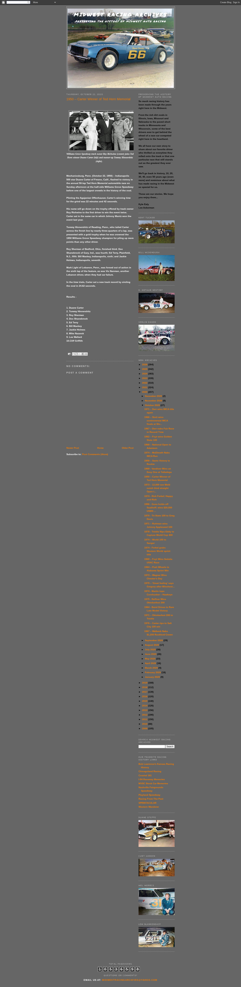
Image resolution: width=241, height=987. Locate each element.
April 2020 (151, 663)
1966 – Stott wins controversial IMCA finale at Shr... (156, 420)
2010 (145, 724)
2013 (145, 710)
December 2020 (154, 396)
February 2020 (153, 672)
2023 (145, 378)
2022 (145, 382)
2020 (145, 392)
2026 (145, 364)
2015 (145, 701)
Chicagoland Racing (150, 771)
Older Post (128, 448)
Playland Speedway (149, 795)
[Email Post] (69, 354)
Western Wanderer (149, 806)
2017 (145, 692)
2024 (145, 373)
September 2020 (154, 640)
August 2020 (152, 645)
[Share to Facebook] (83, 354)
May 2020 (150, 658)
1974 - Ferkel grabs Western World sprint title (157, 551)
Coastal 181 (145, 775)
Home (100, 448)
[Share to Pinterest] (86, 354)
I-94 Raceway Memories (152, 779)
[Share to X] (79, 354)
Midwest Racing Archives (121, 14)
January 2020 (153, 677)
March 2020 (151, 668)
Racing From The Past (151, 798)
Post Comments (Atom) (95, 454)
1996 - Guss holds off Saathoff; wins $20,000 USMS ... (158, 507)
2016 (145, 696)
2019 (145, 682)
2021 (145, 387)
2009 (145, 728)
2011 (145, 719)
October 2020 (153, 405)
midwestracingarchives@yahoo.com (129, 980)
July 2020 (150, 649)
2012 (145, 714)
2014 (145, 705)
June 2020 (151, 654)
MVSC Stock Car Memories (153, 783)
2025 (145, 369)
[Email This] (73, 354)
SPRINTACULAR (147, 803)
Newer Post (72, 448)
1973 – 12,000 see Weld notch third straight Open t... (157, 488)
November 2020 (154, 400)
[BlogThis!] (76, 354)
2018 (145, 687)
